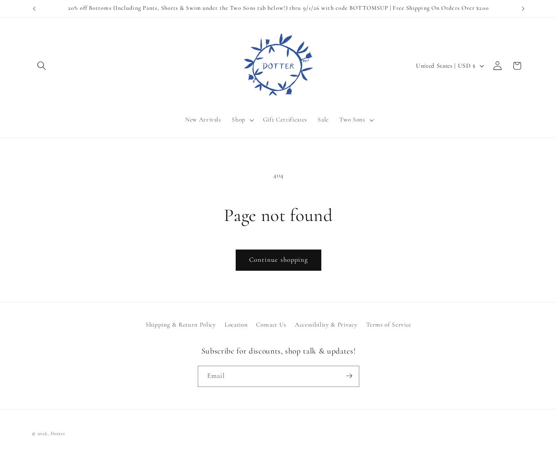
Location (236, 325)
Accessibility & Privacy (326, 325)
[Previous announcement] (34, 8)
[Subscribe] (349, 376)
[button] (41, 65)
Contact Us (271, 325)
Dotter (58, 433)
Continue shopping (278, 260)
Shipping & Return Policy (181, 325)
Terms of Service (389, 325)
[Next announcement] (523, 8)
